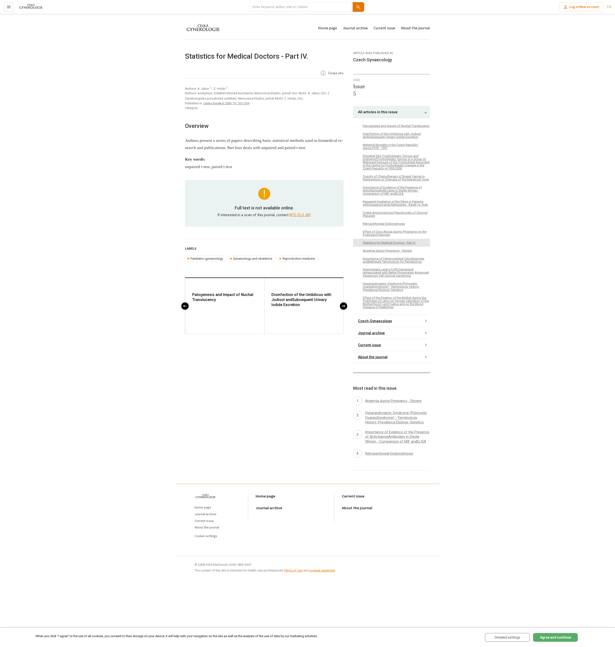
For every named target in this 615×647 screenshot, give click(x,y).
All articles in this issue (378, 112)
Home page (327, 28)
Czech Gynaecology (375, 321)
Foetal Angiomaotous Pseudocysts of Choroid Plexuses (395, 214)
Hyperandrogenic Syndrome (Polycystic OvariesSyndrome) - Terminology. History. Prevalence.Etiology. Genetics (391, 287)
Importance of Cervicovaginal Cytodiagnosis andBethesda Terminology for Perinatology (393, 260)
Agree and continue (555, 637)
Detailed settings (507, 637)
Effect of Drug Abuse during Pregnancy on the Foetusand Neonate (394, 233)
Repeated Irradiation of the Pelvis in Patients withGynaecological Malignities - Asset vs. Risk (395, 203)
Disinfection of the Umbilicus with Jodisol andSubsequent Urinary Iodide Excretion (301, 299)
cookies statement (322, 570)
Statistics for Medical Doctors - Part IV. (389, 243)
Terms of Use (293, 570)
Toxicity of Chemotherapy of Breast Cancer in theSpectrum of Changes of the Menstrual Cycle (396, 178)
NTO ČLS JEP (299, 215)
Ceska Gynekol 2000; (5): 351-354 (226, 103)
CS (609, 6)
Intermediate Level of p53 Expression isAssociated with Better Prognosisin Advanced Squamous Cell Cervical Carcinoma (396, 272)
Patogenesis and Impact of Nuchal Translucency (222, 297)
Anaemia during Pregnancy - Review (387, 250)
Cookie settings (206, 536)
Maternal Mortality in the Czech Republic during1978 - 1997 (390, 146)
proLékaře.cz (28, 9)
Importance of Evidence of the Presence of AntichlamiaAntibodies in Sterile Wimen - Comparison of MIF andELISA (392, 190)
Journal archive (355, 28)
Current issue (384, 28)
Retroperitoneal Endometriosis (384, 224)
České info (335, 73)
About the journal (415, 28)
